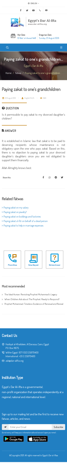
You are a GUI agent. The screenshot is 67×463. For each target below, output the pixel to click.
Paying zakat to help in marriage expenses (23, 225)
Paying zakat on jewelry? (15, 212)
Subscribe (58, 427)
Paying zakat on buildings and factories (22, 216)
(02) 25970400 (30, 352)
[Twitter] (27, 10)
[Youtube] (33, 10)
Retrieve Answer (54, 265)
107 (20, 352)
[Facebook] (21, 10)
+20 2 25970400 (27, 356)
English (33, 3)
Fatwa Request (33, 265)
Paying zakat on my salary (16, 207)
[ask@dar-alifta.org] (46, 10)
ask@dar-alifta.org (14, 360)
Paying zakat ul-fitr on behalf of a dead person (26, 221)
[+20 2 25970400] (40, 10)
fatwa (18, 73)
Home (9, 73)
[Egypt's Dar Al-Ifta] (33, 21)
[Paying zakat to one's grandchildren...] (43, 177)
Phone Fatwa (12, 265)
